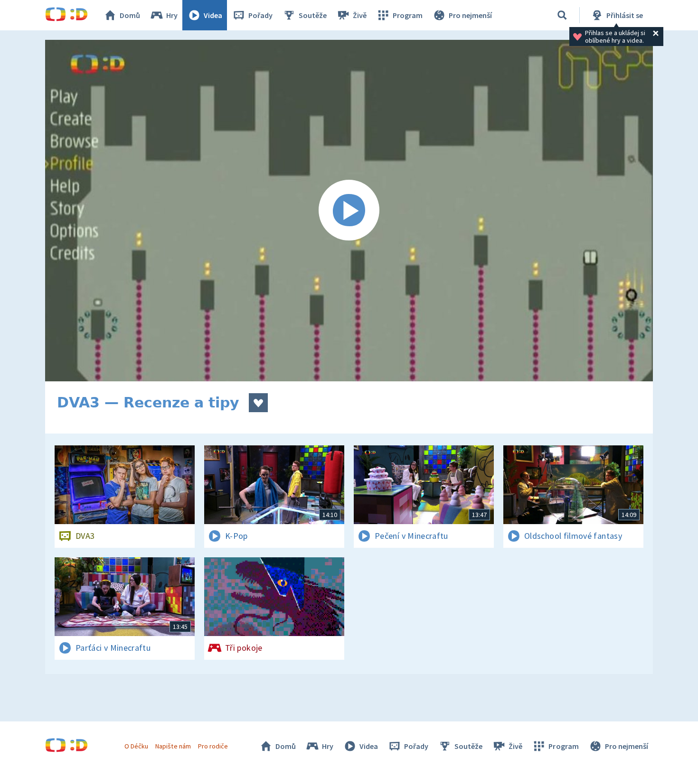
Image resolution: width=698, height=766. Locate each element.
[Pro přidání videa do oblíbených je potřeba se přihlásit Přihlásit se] (258, 402)
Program (408, 15)
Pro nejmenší (470, 15)
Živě (360, 15)
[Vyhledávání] (562, 15)
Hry (172, 15)
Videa (213, 15)
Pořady (260, 15)
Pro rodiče (213, 746)
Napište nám (172, 746)
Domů (130, 15)
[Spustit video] (349, 210)
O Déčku (136, 746)
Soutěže (313, 15)
